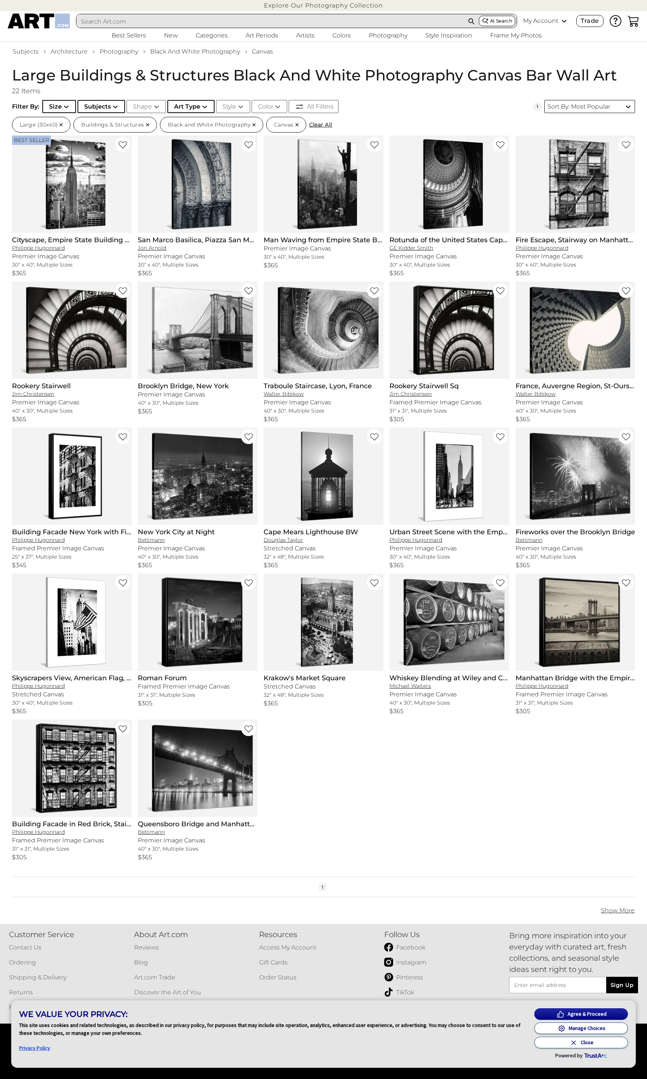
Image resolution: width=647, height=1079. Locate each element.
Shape (142, 106)
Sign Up (622, 985)
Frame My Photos (516, 35)
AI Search (501, 21)
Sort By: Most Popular (578, 106)
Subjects (26, 51)
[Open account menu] (564, 21)
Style (229, 106)
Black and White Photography (195, 51)
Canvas (262, 51)
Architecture (69, 51)
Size (55, 106)
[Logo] (38, 20)
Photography (119, 51)
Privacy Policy (34, 1048)
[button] (323, 5)
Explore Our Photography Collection (323, 5)
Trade (590, 20)
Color (265, 106)
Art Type (187, 106)
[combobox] (270, 21)
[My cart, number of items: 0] (634, 21)
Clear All (320, 124)
